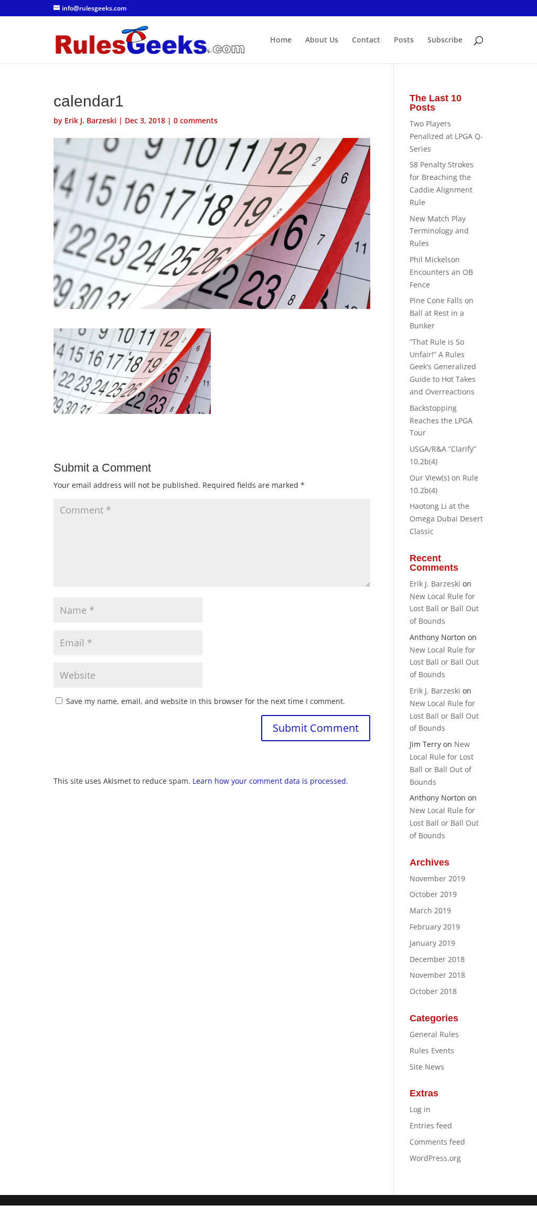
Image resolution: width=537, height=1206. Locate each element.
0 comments (196, 120)
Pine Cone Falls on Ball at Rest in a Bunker (442, 312)
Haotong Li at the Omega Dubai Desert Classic (446, 518)
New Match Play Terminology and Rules (439, 231)
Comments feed (437, 1142)
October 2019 (433, 894)
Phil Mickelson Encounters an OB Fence (441, 272)
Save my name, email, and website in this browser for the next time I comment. (205, 701)
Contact (366, 40)
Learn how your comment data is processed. (270, 781)
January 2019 (432, 943)
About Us (321, 40)
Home (281, 40)
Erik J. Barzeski (90, 120)
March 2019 (430, 910)
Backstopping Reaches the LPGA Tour (441, 420)
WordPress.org (435, 1158)
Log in (420, 1109)
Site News (427, 1067)
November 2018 (437, 975)
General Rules (434, 1034)
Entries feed (431, 1125)
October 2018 (433, 991)
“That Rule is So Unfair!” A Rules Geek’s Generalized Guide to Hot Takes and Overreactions (443, 367)
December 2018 (437, 959)
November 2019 (437, 878)
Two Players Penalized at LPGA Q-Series (446, 136)
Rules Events (432, 1050)
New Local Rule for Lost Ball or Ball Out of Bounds (444, 608)
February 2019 (435, 927)
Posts (404, 40)
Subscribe (445, 40)
